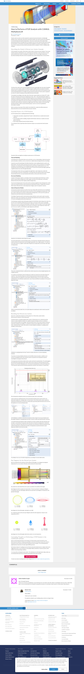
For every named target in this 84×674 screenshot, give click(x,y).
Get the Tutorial (31, 556)
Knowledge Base (58, 655)
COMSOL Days (46, 653)
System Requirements (9, 657)
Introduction (36, 627)
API (34, 616)
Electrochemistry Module (66, 640)
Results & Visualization (38, 638)
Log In (77, 1)
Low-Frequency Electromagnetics (23, 619)
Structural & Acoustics (58, 30)
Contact (67, 1)
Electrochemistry (8, 624)
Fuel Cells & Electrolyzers (10, 628)
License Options (8, 655)
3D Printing (64, 618)
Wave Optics (22, 629)
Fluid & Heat (23, 632)
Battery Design (8, 616)
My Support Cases (59, 653)
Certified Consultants (66, 629)
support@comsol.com (31, 601)
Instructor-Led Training (34, 653)
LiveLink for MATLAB (52, 621)
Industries (47, 3)
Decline (62, 669)
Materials (35, 629)
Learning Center (76, 3)
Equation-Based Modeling (38, 620)
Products (38, 3)
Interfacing (51, 615)
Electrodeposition (8, 626)
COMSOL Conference (47, 657)
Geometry (36, 622)
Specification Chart (9, 653)
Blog (67, 3)
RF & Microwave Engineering (25, 625)
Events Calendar (46, 655)
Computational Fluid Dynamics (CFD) (25, 634)
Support (62, 1)
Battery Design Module (66, 623)
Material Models (51, 631)
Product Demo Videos (22, 653)
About (69, 651)
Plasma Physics (22, 621)
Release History (8, 659)
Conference (64, 637)
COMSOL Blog (14, 26)
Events (61, 3)
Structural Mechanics (68, 30)
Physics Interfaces (37, 636)
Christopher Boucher (17, 34)
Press (69, 655)
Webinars (45, 651)
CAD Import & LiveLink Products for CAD (52, 617)
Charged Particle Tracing (24, 616)
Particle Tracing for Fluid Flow (25, 642)
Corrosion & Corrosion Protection (9, 622)
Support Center (58, 651)
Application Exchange (34, 657)
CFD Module (64, 631)
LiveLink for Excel (51, 619)
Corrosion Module (65, 639)
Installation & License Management (38, 625)
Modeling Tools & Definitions (39, 633)
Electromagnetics (57, 28)
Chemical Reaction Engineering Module (69, 633)
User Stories (20, 655)
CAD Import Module (65, 627)
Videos (54, 3)
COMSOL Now (8, 631)
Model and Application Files (23, 651)
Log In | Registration (42, 572)
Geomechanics (51, 629)
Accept (53, 669)
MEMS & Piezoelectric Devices (52, 633)
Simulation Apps (37, 640)
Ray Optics (64, 28)
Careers (69, 653)
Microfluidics (22, 638)
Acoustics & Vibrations (52, 627)
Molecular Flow (22, 640)
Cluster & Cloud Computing (39, 618)
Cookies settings (44, 669)
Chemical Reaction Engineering (8, 619)
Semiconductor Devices (24, 627)
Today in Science (52, 640)
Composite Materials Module (67, 635)
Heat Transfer (22, 636)
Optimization (36, 635)
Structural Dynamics (52, 635)
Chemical (7, 615)
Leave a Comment (64, 38)
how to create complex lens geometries (42, 558)
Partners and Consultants (60, 657)
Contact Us (70, 657)
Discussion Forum (33, 655)
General (36, 615)
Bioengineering (64, 625)
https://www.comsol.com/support (41, 600)
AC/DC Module (64, 620)
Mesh (35, 631)
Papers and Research (22, 657)
